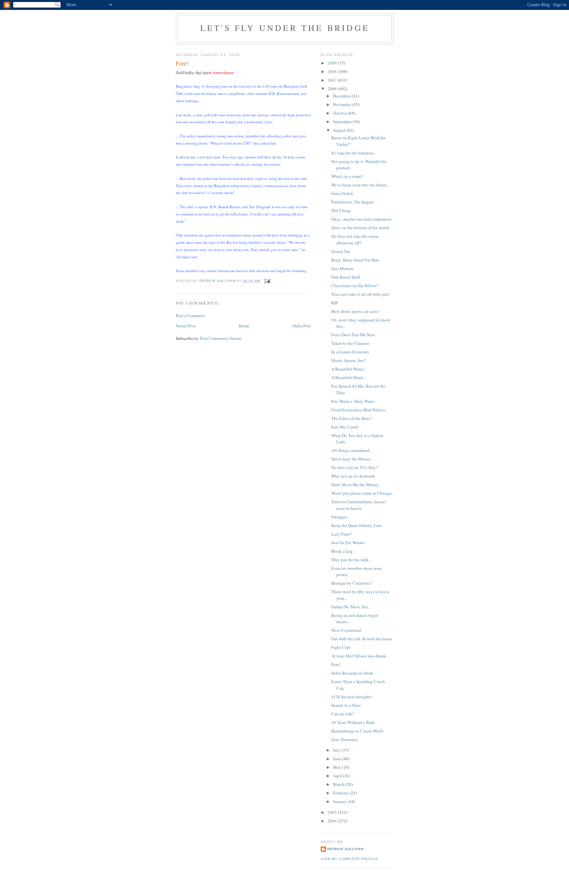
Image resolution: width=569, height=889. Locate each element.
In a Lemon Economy (350, 352)
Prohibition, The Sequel (352, 202)
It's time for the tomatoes (352, 153)
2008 (333, 71)
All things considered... (351, 450)
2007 (333, 80)
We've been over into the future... (360, 185)
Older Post (301, 326)
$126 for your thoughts (351, 697)
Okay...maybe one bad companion (361, 219)
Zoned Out (340, 251)
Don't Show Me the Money (355, 484)
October (340, 113)
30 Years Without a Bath (353, 722)
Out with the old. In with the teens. (362, 639)
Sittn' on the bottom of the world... (361, 228)
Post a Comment (190, 316)
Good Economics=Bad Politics (358, 410)
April (338, 776)
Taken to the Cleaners (350, 343)
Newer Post (186, 326)
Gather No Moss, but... (351, 607)
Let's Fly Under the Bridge (284, 27)
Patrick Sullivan (345, 849)
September (343, 122)
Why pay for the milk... (351, 560)
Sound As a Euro (346, 705)
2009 (333, 63)
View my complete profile (349, 859)
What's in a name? (347, 176)
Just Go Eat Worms (348, 542)
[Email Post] (267, 281)
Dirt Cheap (341, 210)
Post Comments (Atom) (220, 338)
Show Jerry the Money (351, 459)
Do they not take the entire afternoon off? (355, 239)
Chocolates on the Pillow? (354, 286)
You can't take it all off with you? (360, 294)
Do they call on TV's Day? (354, 467)
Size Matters (342, 268)
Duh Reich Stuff (345, 277)
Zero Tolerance (344, 739)
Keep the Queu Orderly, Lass (356, 525)
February (341, 793)
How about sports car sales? (355, 311)
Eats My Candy (345, 427)
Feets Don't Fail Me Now (353, 335)
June (337, 759)
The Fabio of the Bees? (351, 418)
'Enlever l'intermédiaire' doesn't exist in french (359, 505)
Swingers (339, 517)
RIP (334, 303)
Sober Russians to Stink (352, 673)
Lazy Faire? (341, 534)
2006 (333, 89)
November (342, 104)
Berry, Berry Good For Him (355, 260)
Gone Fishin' (342, 193)
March (339, 784)
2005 (333, 812)
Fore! (335, 664)
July (337, 750)
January (340, 801)
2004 (333, 821)
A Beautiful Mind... (348, 369)
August (340, 130)
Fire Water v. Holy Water (352, 401)
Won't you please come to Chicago (362, 493)
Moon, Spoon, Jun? (348, 360)
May (337, 767)
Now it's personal (346, 630)
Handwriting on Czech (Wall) (357, 731)
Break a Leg (342, 551)
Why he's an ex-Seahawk (353, 476)
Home (244, 326)
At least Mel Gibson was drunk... (360, 656)
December (342, 96)
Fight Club (341, 647)
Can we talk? (342, 714)
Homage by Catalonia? (351, 583)
